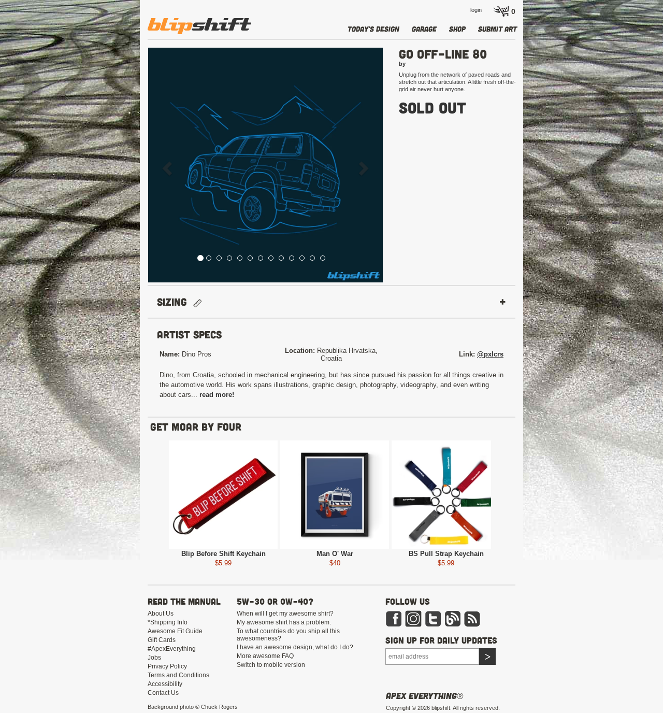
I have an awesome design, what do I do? (295, 647)
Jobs (154, 657)
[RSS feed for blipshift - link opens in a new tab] (472, 618)
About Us (161, 613)
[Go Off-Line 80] (265, 165)
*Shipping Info (168, 622)
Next (532, 496)
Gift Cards (162, 640)
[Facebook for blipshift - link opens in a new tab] (393, 618)
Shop (457, 28)
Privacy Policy (167, 666)
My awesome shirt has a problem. (284, 622)
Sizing (175, 301)
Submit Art (497, 28)
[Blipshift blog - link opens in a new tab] (452, 618)
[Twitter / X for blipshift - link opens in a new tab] (433, 618)
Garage (424, 28)
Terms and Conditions (178, 675)
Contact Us (163, 692)
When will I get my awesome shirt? (285, 613)
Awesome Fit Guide (175, 631)
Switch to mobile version (271, 664)
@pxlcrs (490, 354)
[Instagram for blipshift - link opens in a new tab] (413, 618)
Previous (127, 496)
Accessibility (165, 684)
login (476, 10)
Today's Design (373, 28)
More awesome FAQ (265, 656)
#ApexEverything (172, 648)
